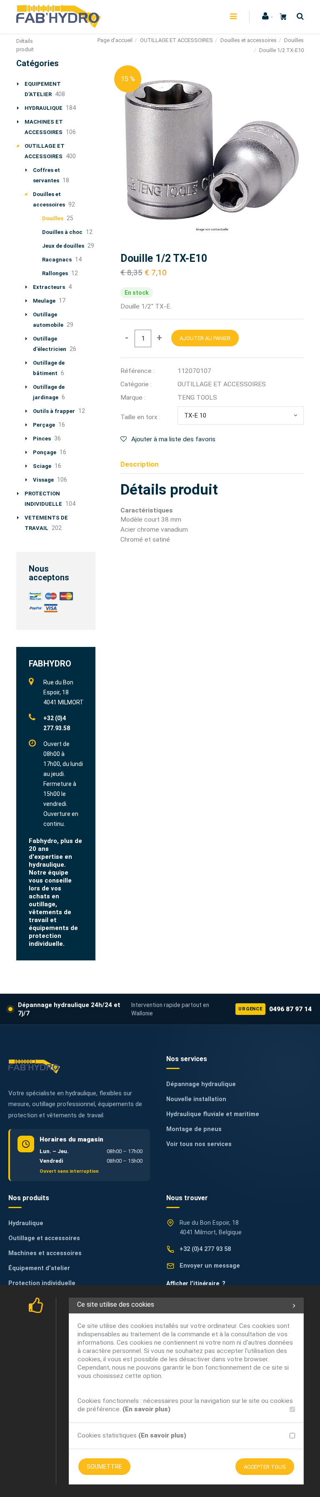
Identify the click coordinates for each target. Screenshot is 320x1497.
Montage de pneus (194, 1129)
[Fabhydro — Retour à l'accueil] (34, 1066)
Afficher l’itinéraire (195, 1283)
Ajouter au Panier (205, 338)
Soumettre (104, 1466)
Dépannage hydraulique (201, 1084)
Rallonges (55, 273)
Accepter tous (265, 1467)
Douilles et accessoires (248, 40)
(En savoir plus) (146, 1409)
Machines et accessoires (45, 1253)
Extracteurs (49, 287)
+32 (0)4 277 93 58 (205, 1249)
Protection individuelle (41, 1283)
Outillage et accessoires (44, 1238)
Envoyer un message (210, 1265)
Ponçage (44, 452)
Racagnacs (57, 259)
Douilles (294, 40)
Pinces (42, 438)
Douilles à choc (62, 232)
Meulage (44, 301)
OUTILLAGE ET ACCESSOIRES (176, 40)
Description (139, 464)
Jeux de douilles (63, 246)
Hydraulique (25, 1223)
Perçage (44, 425)
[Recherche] (298, 16)
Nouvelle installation (196, 1099)
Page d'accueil (115, 40)
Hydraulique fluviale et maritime (212, 1114)
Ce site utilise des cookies (115, 1304)
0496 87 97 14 (275, 1009)
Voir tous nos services (199, 1144)
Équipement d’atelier (39, 1268)
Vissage (43, 480)
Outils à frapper (54, 411)
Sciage (42, 466)
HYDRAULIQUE (43, 108)
